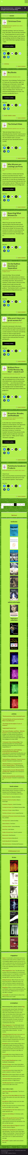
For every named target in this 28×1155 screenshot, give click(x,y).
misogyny (4, 271)
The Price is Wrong (7, 1091)
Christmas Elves (14, 21)
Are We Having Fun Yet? (8, 1109)
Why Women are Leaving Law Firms (15, 165)
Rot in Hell (5, 1140)
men (20, 128)
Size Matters (5, 1101)
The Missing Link (6, 1082)
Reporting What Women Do (14, 214)
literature (15, 76)
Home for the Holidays (8, 1113)
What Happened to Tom (8, 970)
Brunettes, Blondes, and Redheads (16, 414)
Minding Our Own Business (9, 1129)
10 (23, 504)
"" (13, 716)
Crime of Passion (6, 1070)
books (5, 115)
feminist (10, 115)
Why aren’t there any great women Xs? (16, 319)
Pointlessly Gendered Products (16, 467)
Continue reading (8, 46)
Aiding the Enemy (6, 979)
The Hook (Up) (6, 1078)
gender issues (16, 25)
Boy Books (12, 72)
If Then (4, 1105)
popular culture (18, 470)
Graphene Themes (12, 1153)
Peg (23, 1006)
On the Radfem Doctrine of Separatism (14, 266)
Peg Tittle (6, 25)
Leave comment (22, 66)
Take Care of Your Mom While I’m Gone (12, 1095)
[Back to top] (24, 1151)
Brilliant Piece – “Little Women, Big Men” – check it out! (16, 369)
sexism (20, 25)
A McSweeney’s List (14, 851)
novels (10, 419)
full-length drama (16, 1034)
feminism (11, 25)
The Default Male (15, 124)
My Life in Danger (6, 1064)
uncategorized (5, 27)
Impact (4, 958)
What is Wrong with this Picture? (11, 1118)
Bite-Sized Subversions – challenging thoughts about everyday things (11, 8)
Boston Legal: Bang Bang (8, 1060)
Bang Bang (5, 987)
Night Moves (5, 1074)
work (10, 27)
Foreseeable (5, 995)
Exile (3, 1009)
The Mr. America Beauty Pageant (10, 1125)
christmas (6, 64)
